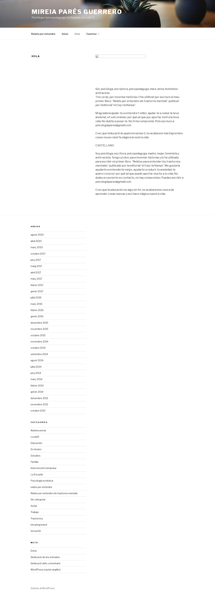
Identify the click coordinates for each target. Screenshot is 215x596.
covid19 (35, 436)
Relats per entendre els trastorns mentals (54, 493)
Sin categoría (38, 499)
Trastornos (37, 518)
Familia (34, 461)
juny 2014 (36, 373)
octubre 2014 (38, 347)
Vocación (36, 530)
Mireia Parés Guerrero (77, 11)
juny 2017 (36, 259)
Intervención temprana (43, 468)
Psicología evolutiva (42, 480)
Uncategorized (39, 524)
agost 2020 (37, 234)
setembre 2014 (39, 354)
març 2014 (36, 379)
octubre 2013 (38, 410)
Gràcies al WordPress (43, 588)
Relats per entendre (43, 33)
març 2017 (36, 278)
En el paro (36, 449)
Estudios (35, 455)
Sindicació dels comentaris (45, 563)
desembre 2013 (39, 398)
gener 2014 (37, 391)
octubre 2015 (38, 335)
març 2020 (37, 247)
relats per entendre (41, 487)
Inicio (65, 33)
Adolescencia (38, 430)
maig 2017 (36, 266)
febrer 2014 (37, 385)
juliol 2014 (36, 366)
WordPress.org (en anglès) (45, 569)
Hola (77, 33)
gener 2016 (37, 316)
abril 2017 (36, 272)
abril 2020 (36, 241)
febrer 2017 (37, 285)
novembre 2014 (39, 341)
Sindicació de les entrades (45, 557)
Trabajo (35, 512)
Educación (36, 443)
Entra (34, 550)
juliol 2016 (36, 297)
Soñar (34, 505)
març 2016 (36, 303)
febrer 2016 (37, 310)
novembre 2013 (39, 404)
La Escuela (37, 474)
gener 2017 (37, 291)
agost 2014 (37, 360)
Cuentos (91, 33)
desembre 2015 (39, 322)
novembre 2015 (39, 328)
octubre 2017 (38, 253)
